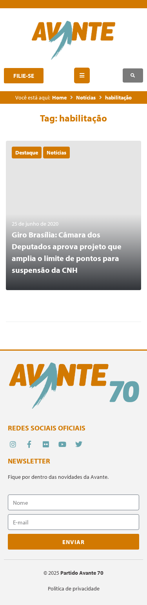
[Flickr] (46, 444)
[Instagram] (13, 444)
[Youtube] (62, 444)
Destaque (26, 152)
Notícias (86, 97)
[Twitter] (79, 444)
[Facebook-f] (29, 444)
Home (59, 97)
